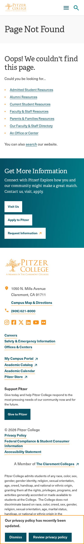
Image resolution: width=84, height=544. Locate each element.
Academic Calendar (19, 370)
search (31, 144)
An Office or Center (24, 133)
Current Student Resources (30, 104)
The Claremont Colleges (55, 463)
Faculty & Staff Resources (29, 111)
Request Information (22, 233)
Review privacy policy (50, 537)
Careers (10, 335)
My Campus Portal (18, 358)
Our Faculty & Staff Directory (31, 125)
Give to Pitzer (17, 414)
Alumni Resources (23, 97)
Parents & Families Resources (32, 118)
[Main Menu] (66, 7)
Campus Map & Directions (31, 302)
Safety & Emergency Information (29, 341)
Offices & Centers (18, 346)
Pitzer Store (13, 376)
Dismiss (15, 537)
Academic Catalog (18, 364)
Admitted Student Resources (31, 89)
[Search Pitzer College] (76, 7)
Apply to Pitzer (18, 219)
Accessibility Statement (22, 451)
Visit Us (13, 206)
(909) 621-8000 (23, 310)
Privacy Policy (15, 435)
